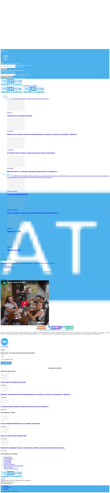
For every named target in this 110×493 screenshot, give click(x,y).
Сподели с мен (35, 177)
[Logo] (12, 93)
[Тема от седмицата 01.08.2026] (16, 189)
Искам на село (68, 176)
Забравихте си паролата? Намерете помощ (12, 70)
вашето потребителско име (23, 65)
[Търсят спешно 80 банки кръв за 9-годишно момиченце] (5, 420)
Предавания (7, 174)
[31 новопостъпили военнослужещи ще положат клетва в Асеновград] (16, 148)
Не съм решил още (7, 359)
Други (51, 176)
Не (3, 357)
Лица (73, 176)
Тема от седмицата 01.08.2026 (17, 194)
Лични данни (7, 487)
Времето (6, 254)
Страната (46, 98)
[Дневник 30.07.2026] (16, 245)
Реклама (6, 56)
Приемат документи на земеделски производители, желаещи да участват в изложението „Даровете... (36, 394)
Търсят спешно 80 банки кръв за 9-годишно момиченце (20, 423)
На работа (85, 176)
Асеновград (14, 98)
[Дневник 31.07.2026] (16, 227)
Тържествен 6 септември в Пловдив (19, 116)
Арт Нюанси (29, 176)
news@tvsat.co (15, 481)
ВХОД (5, 59)
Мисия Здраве (79, 176)
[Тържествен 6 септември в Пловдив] (16, 111)
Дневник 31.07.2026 (14, 231)
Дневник (46, 176)
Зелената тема (56, 176)
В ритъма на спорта (38, 176)
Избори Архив (26, 98)
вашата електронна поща (22, 74)
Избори (20, 98)
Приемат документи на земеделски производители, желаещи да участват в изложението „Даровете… (42, 134)
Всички (9, 98)
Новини (6, 97)
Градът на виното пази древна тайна (13, 435)
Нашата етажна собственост (96, 176)
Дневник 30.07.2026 (14, 250)
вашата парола (20, 67)
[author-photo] (4, 345)
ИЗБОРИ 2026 (8, 253)
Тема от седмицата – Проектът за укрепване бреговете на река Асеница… (33, 213)
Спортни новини (39, 98)
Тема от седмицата (47, 177)
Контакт (6, 55)
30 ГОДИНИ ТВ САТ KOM (18, 176)
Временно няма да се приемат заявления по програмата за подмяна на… (32, 171)
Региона (32, 98)
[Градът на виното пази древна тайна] (5, 432)
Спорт (40, 177)
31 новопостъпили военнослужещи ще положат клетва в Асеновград (31, 153)
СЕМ (5, 58)
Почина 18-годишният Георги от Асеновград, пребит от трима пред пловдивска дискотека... (33, 448)
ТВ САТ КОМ (4, 276)
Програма (6, 257)
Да (3, 354)
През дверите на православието (22, 177)
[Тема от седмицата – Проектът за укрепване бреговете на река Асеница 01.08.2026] (16, 208)
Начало (6, 96)
